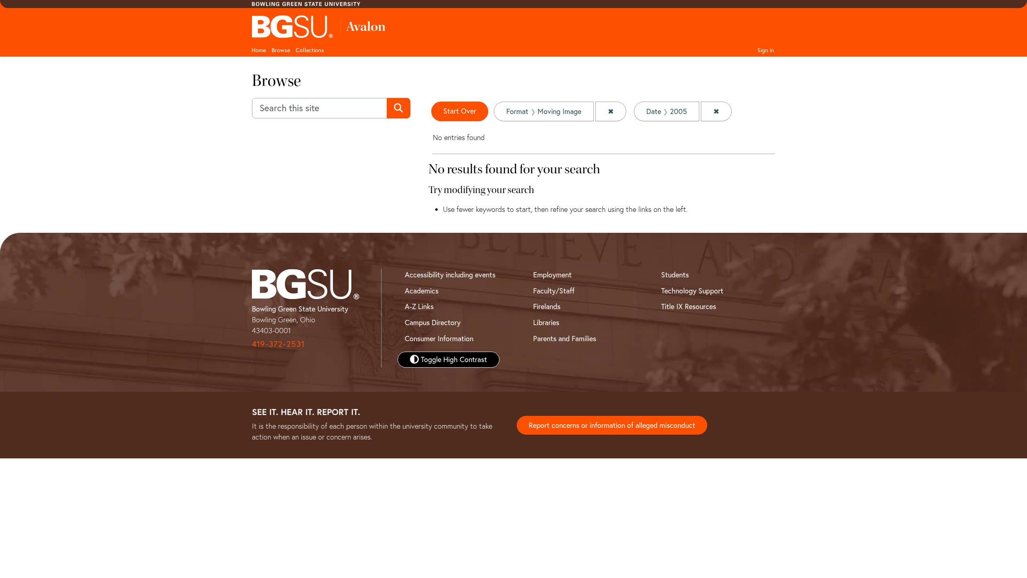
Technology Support (692, 290)
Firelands (546, 306)
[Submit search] (398, 108)
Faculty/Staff (553, 290)
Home (259, 50)
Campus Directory (433, 322)
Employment (552, 274)
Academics (421, 290)
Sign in (765, 50)
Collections (310, 50)
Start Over (459, 111)
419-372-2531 (278, 344)
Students (675, 274)
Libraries (546, 322)
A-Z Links (419, 306)
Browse (281, 50)
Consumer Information (439, 338)
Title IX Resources (688, 306)
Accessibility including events (450, 274)
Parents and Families (564, 338)
